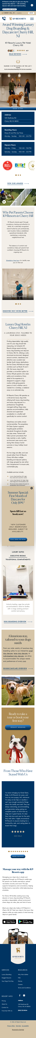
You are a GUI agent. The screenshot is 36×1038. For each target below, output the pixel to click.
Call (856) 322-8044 (18, 539)
